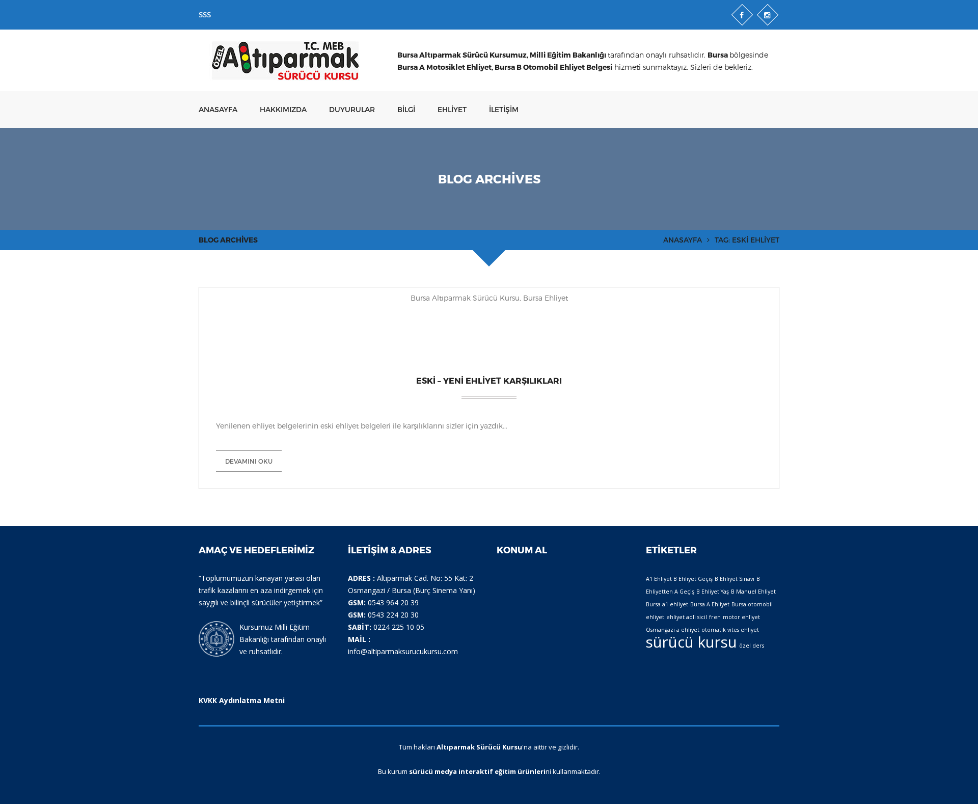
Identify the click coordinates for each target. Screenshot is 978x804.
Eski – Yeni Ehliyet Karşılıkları (489, 380)
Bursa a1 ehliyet (667, 604)
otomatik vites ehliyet (730, 629)
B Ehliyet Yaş (712, 591)
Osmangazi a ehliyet (672, 629)
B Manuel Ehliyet (753, 591)
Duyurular (352, 109)
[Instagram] (767, 14)
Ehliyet (452, 109)
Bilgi (406, 109)
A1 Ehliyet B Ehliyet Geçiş (679, 578)
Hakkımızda (283, 109)
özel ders (751, 645)
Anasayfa (218, 109)
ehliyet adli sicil (686, 617)
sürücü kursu (691, 642)
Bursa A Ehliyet (709, 604)
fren (715, 617)
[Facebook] (742, 14)
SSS (205, 14)
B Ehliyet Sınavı (734, 578)
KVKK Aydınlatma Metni (242, 700)
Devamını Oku (249, 461)
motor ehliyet (741, 617)
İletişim (504, 109)
